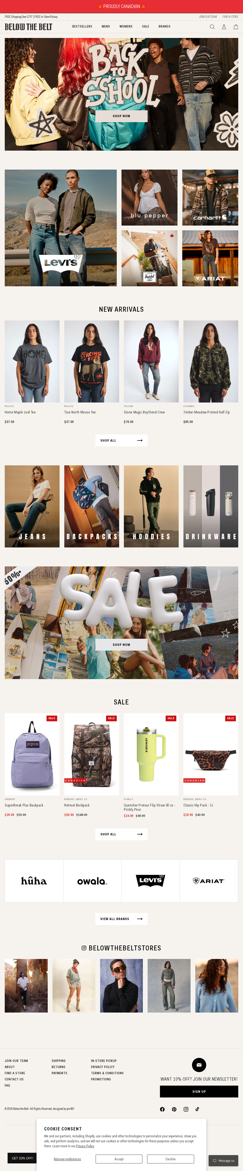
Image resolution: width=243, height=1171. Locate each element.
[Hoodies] (151, 506)
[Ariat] (210, 258)
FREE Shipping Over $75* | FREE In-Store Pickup (31, 16)
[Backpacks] (91, 506)
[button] (212, 27)
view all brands (114, 919)
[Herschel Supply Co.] (150, 258)
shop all (108, 440)
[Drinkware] (210, 506)
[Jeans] (32, 506)
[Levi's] (61, 228)
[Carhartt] (210, 198)
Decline (171, 1159)
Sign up (199, 1091)
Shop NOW (121, 645)
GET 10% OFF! (22, 1158)
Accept (119, 1159)
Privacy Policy (85, 1145)
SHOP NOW (121, 116)
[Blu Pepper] (150, 198)
